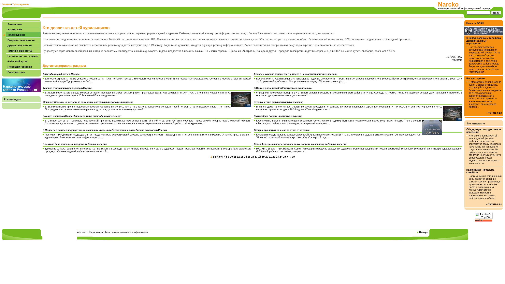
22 (273, 156)
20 (266, 156)
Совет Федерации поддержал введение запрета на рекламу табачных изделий (300, 144)
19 (263, 156)
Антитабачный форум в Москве (61, 74)
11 (235, 156)
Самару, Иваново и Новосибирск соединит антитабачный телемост (82, 116)
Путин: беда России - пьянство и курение (278, 116)
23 (277, 156)
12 (238, 156)
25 (284, 156)
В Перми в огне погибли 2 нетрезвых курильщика (283, 88)
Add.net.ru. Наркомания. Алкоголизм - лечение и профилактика (112, 232)
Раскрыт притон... (476, 78)
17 (256, 156)
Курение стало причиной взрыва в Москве (67, 88)
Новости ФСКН (475, 23)
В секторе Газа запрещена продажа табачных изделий (75, 144)
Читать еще (495, 112)
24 (281, 156)
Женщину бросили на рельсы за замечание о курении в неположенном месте (88, 102)
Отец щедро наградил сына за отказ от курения (282, 130)
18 (259, 156)
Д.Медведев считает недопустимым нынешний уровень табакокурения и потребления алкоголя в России (105, 130)
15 (249, 156)
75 (293, 156)
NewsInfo (457, 59)
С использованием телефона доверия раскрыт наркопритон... (483, 41)
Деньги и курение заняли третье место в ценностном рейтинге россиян (295, 74)
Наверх (423, 232)
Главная (6, 4)
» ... (289, 156)
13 (241, 156)
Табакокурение (20, 4)
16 (252, 156)
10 (231, 156)
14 (245, 156)
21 (270, 156)
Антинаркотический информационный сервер (464, 8)
